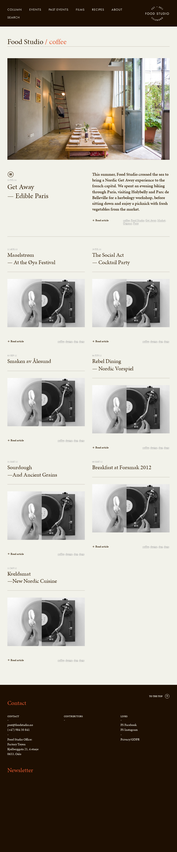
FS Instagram (129, 730)
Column (14, 9)
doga (81, 341)
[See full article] (88, 109)
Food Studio (157, 14)
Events (35, 9)
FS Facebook (129, 725)
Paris (136, 223)
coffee (126, 220)
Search (13, 17)
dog (76, 341)
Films (80, 9)
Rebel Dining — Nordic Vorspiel (112, 364)
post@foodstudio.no (20, 725)
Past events (58, 9)
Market (161, 220)
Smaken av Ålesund (29, 361)
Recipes (98, 9)
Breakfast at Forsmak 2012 (121, 467)
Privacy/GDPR (130, 739)
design (69, 341)
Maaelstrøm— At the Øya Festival (31, 258)
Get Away (150, 220)
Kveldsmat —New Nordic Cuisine (32, 577)
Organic (127, 223)
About (117, 9)
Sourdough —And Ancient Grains (32, 470)
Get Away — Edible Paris (27, 191)
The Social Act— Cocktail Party (111, 258)
